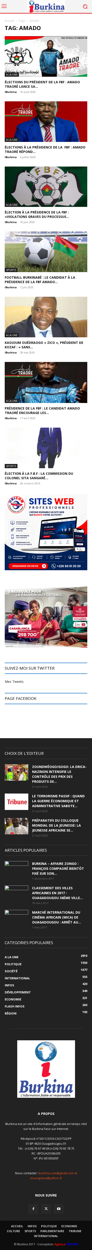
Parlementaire (52, 1231)
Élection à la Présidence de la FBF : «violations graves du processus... (37, 214)
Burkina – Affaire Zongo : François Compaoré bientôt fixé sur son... (58, 868)
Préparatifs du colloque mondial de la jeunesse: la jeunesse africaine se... (56, 825)
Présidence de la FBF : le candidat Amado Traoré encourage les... (42, 410)
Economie (69, 1226)
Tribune (75, 1231)
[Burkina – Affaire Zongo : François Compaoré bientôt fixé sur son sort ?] (16, 869)
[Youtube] (58, 1209)
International (46, 1236)
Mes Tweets (14, 681)
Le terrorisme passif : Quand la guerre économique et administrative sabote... (58, 801)
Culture (13, 1231)
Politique (49, 1226)
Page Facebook (20, 698)
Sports (11, 270)
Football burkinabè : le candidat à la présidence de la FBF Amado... (40, 279)
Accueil (9, 21)
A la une (11, 74)
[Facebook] (33, 1209)
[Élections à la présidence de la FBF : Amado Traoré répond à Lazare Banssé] (46, 121)
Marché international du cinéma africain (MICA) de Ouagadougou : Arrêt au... (56, 917)
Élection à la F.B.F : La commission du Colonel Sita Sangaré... (39, 475)
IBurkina (11, 92)
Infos (32, 1226)
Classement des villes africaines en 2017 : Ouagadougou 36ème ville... (57, 893)
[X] (46, 1209)
